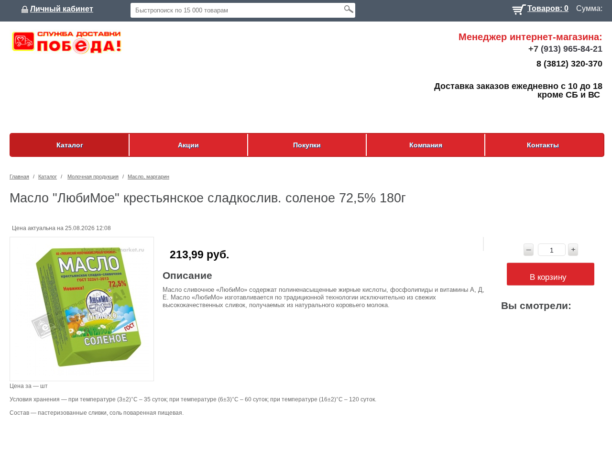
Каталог (69, 145)
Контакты (543, 145)
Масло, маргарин (148, 176)
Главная (19, 176)
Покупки (307, 145)
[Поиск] (348, 8)
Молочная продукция (93, 176)
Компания (425, 145)
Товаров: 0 (547, 7)
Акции (188, 145)
